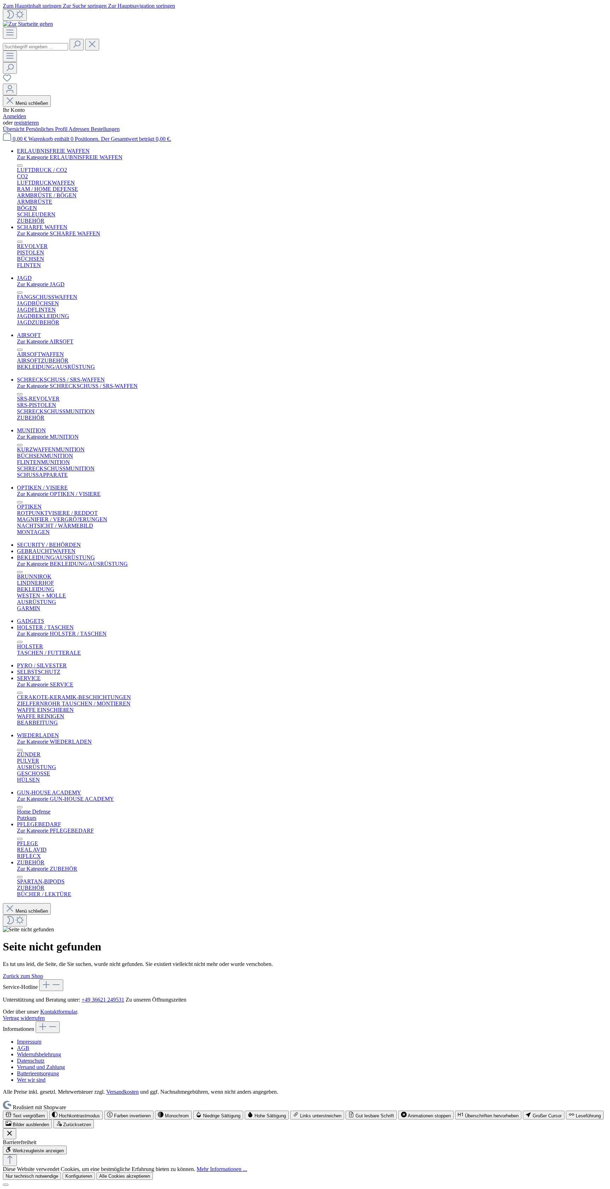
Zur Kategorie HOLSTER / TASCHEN (62, 634)
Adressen (79, 129)
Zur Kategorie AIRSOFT (45, 341)
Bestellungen (105, 129)
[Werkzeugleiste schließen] (9, 1133)
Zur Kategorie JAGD (41, 284)
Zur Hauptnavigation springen (141, 6)
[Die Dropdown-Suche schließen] (92, 44)
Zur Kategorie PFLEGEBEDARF (55, 831)
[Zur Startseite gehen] (28, 24)
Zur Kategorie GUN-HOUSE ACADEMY (65, 799)
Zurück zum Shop (23, 976)
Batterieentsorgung (38, 1073)
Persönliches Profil (47, 129)
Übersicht (14, 129)
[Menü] (10, 33)
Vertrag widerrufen (24, 1018)
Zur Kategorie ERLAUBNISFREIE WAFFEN (69, 157)
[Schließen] (5, 1185)
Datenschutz (30, 1061)
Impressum (29, 1042)
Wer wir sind (31, 1080)
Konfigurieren (78, 1176)
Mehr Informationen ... (222, 1169)
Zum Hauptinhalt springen (33, 6)
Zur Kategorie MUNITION (48, 437)
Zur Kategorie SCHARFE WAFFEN (58, 233)
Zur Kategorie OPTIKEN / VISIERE (59, 494)
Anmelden (14, 116)
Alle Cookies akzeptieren (124, 1176)
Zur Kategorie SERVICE (45, 684)
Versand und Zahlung (41, 1067)
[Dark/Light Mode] (15, 15)
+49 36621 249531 (103, 1000)
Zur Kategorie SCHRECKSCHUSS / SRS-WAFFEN (77, 386)
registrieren (26, 123)
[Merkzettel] (7, 80)
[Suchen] (77, 44)
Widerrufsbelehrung (39, 1054)
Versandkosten (122, 1092)
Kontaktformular (58, 1012)
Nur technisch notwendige (32, 1176)
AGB (23, 1048)
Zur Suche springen (85, 6)
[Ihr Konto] (10, 89)
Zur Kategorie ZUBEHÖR (47, 869)
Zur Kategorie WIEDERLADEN (54, 742)
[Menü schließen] (20, 165)
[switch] (25, 1115)
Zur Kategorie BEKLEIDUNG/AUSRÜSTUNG (72, 564)
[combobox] (35, 46)
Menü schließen (32, 103)
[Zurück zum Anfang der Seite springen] (10, 1160)
